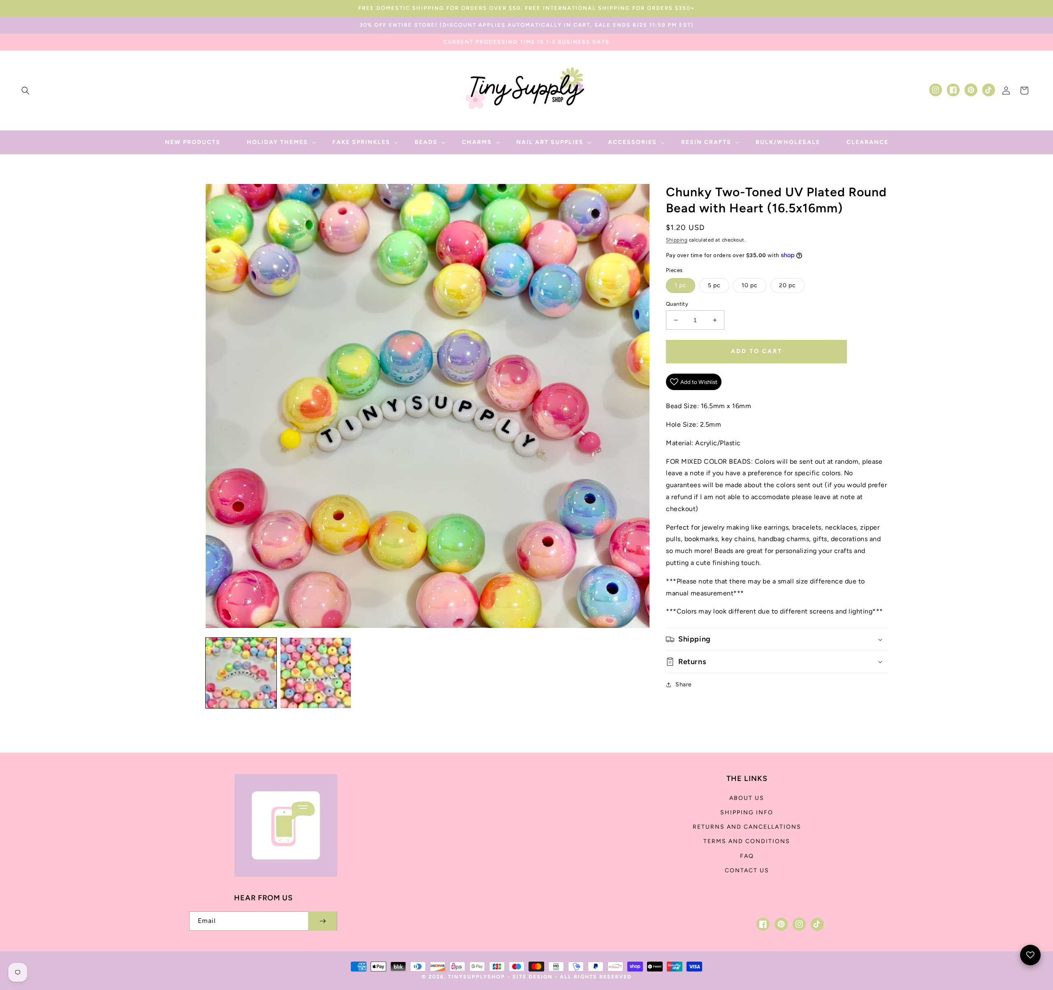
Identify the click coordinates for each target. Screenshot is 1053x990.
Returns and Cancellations (747, 826)
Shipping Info (746, 812)
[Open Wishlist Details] (1030, 955)
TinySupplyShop (476, 977)
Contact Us (747, 870)
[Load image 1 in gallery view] (241, 673)
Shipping (676, 240)
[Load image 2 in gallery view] (316, 673)
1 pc (681, 285)
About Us (746, 798)
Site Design (533, 977)
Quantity (677, 304)
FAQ (747, 856)
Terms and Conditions (746, 841)
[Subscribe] (322, 921)
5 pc (714, 285)
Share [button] (683, 684)
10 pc (750, 285)
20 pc (787, 285)
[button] (25, 90)
